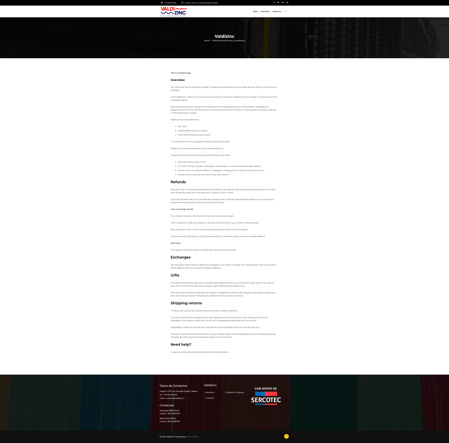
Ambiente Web (192, 436)
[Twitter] (278, 2)
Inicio (255, 11)
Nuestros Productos (235, 392)
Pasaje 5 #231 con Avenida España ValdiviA (201, 3)
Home (206, 40)
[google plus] (283, 2)
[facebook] (274, 2)
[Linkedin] (287, 2)
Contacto (276, 11)
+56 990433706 (170, 3)
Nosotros (265, 11)
